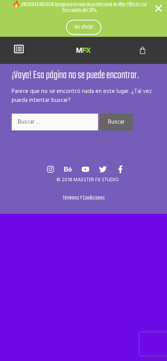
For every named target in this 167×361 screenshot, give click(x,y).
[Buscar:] (56, 122)
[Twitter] (103, 169)
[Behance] (68, 169)
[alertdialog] (83, 18)
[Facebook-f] (120, 169)
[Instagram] (50, 169)
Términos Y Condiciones (84, 198)
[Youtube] (85, 169)
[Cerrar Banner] (158, 8)
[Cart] (142, 50)
